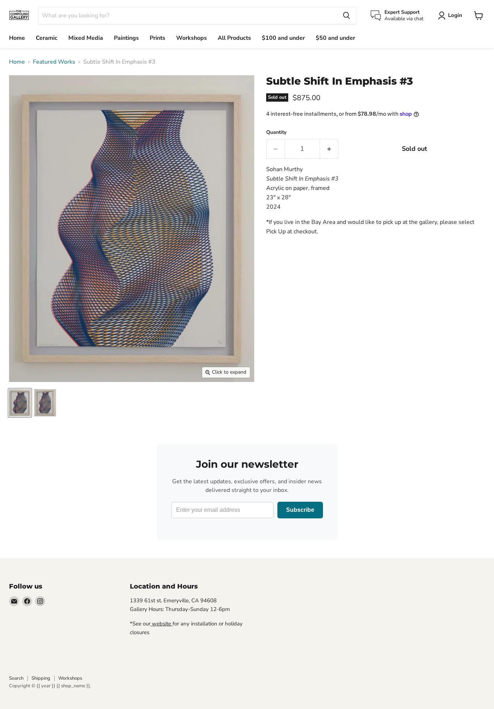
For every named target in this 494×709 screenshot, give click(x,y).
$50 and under (335, 38)
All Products (234, 38)
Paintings (126, 38)
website (161, 623)
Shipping (40, 678)
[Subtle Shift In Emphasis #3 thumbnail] (19, 403)
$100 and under (283, 38)
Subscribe (300, 510)
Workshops (191, 38)
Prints (157, 38)
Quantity (276, 132)
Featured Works (54, 62)
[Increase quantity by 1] (329, 149)
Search (16, 678)
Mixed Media (85, 38)
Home (17, 38)
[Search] (346, 15)
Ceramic (47, 38)
